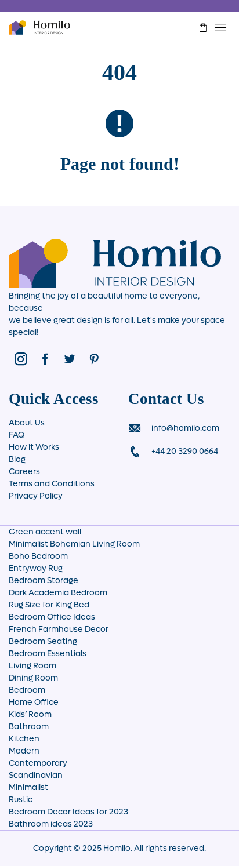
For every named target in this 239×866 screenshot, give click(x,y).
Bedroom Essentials (47, 653)
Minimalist (28, 787)
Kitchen (24, 738)
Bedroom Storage (43, 580)
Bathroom (29, 726)
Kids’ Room (30, 714)
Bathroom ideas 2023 (51, 823)
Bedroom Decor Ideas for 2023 (68, 811)
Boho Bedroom (38, 556)
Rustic (20, 799)
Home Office (34, 702)
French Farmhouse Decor (58, 629)
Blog (17, 459)
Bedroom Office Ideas (52, 617)
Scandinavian (36, 775)
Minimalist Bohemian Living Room (74, 544)
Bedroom (27, 690)
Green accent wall (45, 531)
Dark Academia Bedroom (58, 592)
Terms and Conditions (52, 483)
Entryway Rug (36, 568)
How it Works (34, 447)
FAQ (16, 435)
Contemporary (38, 763)
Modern (24, 750)
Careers (24, 471)
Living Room (32, 665)
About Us (27, 422)
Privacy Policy (36, 495)
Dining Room (33, 677)
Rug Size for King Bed (49, 604)
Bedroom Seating (43, 641)
